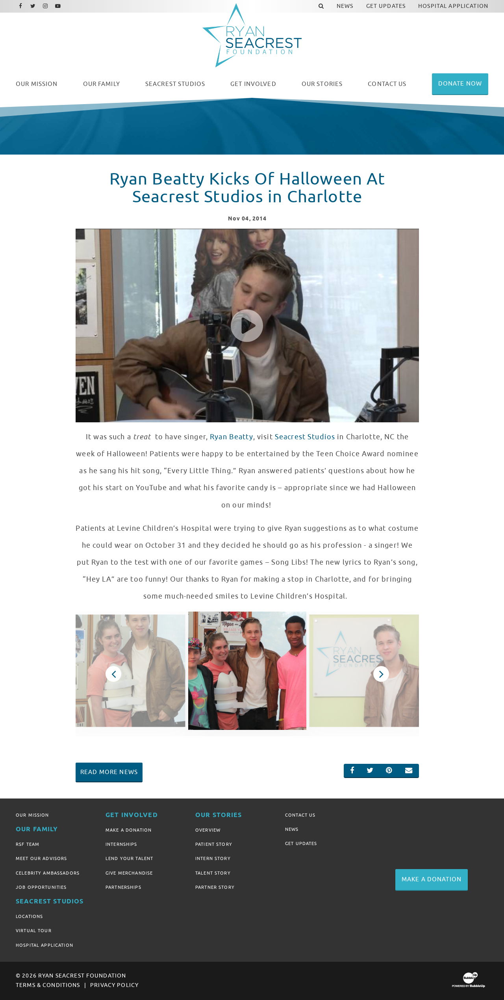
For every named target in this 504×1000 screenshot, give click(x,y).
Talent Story (213, 873)
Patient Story (213, 844)
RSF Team (27, 844)
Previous (113, 674)
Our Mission (32, 815)
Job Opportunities (41, 887)
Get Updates (301, 843)
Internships (121, 844)
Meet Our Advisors (41, 858)
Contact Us (300, 815)
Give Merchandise (129, 873)
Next (381, 674)
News (292, 829)
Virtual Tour (34, 930)
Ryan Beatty (231, 437)
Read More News (109, 772)
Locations (29, 916)
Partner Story (215, 887)
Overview (207, 830)
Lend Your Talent (129, 858)
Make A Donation (129, 830)
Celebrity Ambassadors (48, 873)
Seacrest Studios (305, 437)
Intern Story (213, 858)
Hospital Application (44, 945)
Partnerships (123, 887)
